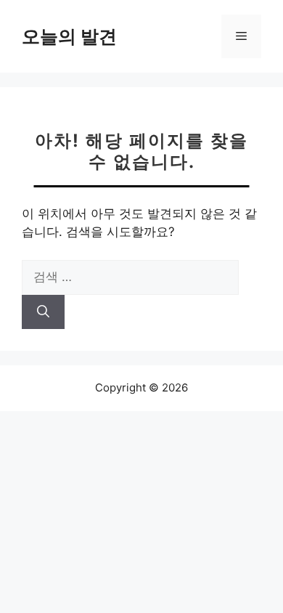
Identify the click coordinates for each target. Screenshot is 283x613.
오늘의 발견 (69, 36)
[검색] (43, 312)
